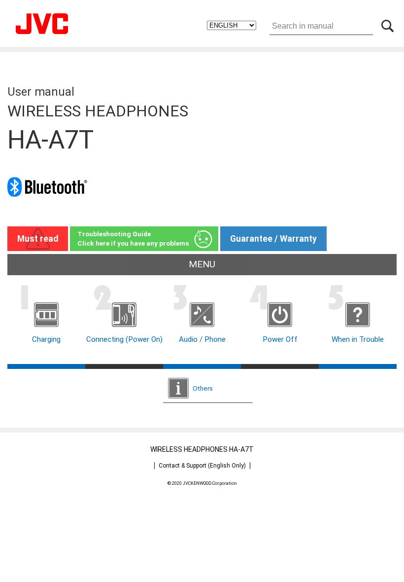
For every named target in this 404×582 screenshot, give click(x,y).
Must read (37, 239)
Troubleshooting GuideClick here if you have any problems (133, 238)
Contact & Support (202, 465)
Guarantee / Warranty (273, 239)
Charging (46, 339)
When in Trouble (358, 339)
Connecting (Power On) (124, 339)
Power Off (280, 339)
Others (203, 388)
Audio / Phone (202, 339)
